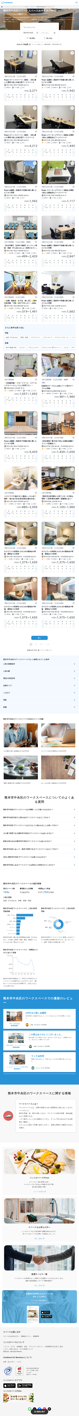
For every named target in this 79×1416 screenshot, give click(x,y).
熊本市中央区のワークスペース (45, 7)
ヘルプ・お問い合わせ (10, 1349)
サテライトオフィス (61, 337)
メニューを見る (38, 1191)
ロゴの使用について (26, 1349)
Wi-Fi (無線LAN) (11, 347)
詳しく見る (38, 1238)
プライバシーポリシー (36, 1346)
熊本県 (27, 7)
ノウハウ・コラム (9, 1346)
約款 (25, 1346)
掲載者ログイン (26, 1336)
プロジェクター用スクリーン (51, 347)
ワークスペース (18, 7)
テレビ (66, 347)
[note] (49, 1409)
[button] (39, 665)
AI (36, 76)
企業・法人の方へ (9, 1362)
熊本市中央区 (28, 33)
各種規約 (20, 1346)
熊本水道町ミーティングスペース (16, 1023)
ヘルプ (19, 1362)
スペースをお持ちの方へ (11, 1336)
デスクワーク (35, 337)
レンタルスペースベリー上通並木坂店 (17, 1045)
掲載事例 (36, 1336)
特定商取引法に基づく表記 (54, 1346)
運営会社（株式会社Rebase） (13, 1351)
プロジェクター (33, 347)
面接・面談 (24, 337)
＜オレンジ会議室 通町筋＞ (14, 1067)
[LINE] (29, 1409)
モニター (22, 347)
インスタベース (7, 7)
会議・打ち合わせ (12, 337)
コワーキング (47, 337)
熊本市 (33, 7)
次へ (39, 638)
